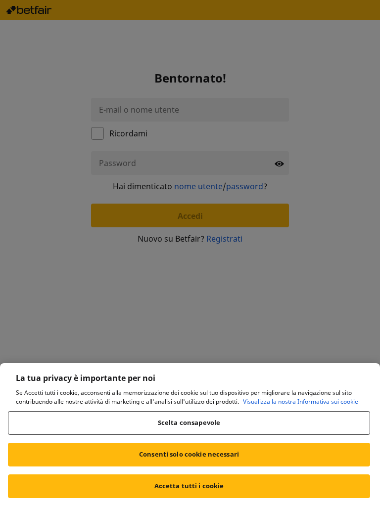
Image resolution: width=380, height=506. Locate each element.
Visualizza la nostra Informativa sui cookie (300, 401)
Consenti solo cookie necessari (189, 454)
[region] (190, 434)
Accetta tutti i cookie (189, 485)
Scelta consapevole (189, 422)
